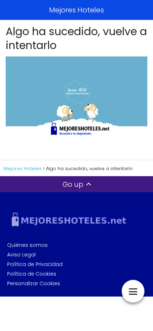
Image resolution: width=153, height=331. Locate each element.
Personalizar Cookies (33, 283)
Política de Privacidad (35, 264)
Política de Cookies (31, 273)
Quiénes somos (27, 245)
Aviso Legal (21, 254)
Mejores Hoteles (76, 10)
